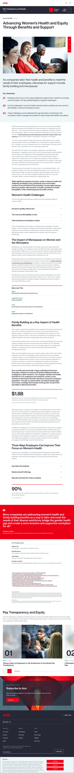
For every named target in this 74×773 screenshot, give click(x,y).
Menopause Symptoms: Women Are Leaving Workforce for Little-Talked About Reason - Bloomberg (32, 580)
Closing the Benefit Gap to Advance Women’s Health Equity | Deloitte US (26, 579)
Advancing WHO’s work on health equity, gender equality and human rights (27, 574)
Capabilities (22, 732)
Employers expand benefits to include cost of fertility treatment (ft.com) (26, 583)
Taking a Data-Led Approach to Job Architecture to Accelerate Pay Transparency (29, 664)
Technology (37, 735)
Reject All (55, 765)
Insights (21, 738)
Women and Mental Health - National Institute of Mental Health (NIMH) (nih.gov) (28, 578)
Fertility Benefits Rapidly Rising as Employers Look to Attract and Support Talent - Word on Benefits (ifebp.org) (35, 586)
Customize (55, 761)
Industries (21, 735)
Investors (5, 738)
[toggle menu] (70, 3)
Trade (35, 732)
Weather (36, 738)
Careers (5, 735)
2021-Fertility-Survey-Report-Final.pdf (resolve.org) (22, 582)
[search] (66, 3)
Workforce (37, 741)
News (4, 741)
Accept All (55, 769)
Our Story (5, 732)
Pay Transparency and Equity (14, 9)
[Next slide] (10, 671)
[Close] (71, 764)
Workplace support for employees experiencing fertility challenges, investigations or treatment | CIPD (32, 584)
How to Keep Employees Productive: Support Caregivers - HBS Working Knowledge (29, 572)
